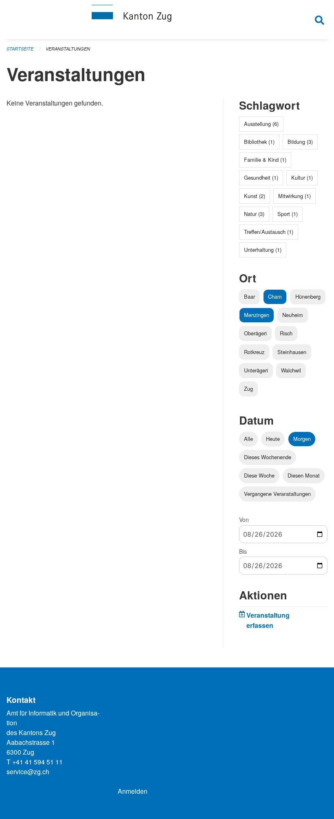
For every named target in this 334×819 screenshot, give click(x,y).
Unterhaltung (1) (262, 249)
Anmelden (132, 791)
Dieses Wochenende (267, 457)
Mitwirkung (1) (294, 196)
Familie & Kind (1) (265, 159)
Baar (249, 296)
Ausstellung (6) (261, 124)
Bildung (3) (300, 141)
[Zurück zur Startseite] (167, 19)
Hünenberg (308, 296)
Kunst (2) (254, 196)
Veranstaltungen (68, 49)
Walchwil (291, 370)
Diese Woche (259, 475)
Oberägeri (255, 333)
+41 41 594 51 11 (37, 761)
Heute (273, 439)
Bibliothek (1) (259, 141)
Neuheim (292, 315)
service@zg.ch (28, 771)
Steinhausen (291, 352)
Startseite (20, 49)
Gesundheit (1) (261, 177)
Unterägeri (256, 370)
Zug (248, 388)
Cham (275, 296)
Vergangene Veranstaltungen (277, 494)
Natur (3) (254, 214)
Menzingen (256, 315)
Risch (286, 333)
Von (244, 519)
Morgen (302, 439)
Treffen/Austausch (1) (268, 232)
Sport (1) (287, 214)
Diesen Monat (304, 475)
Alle (248, 439)
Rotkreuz (254, 352)
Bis (243, 551)
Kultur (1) (302, 177)
